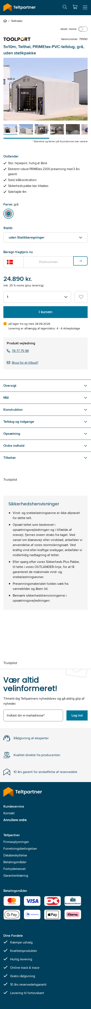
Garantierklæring (15, 875)
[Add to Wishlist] (81, 297)
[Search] (64, 8)
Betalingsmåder (14, 862)
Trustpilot (10, 479)
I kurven (45, 312)
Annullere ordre (15, 819)
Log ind (77, 715)
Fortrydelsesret (14, 868)
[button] (74, 7)
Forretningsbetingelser (20, 848)
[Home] (5, 21)
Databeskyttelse (15, 855)
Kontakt (9, 813)
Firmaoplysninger (16, 841)
